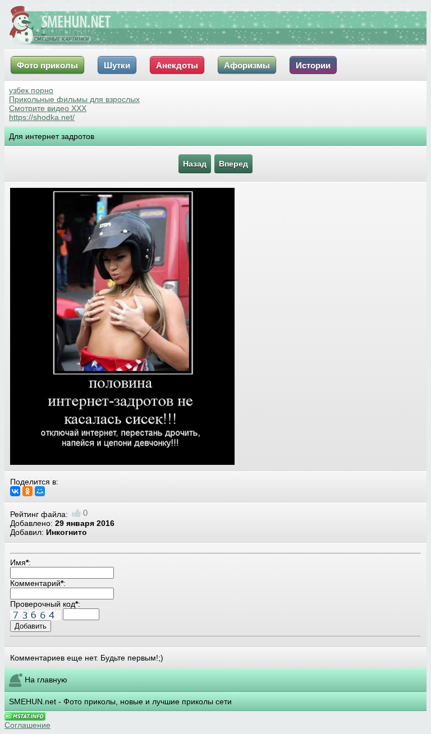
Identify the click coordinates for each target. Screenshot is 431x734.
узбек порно (31, 90)
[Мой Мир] (40, 491)
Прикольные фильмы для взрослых (74, 99)
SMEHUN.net (32, 701)
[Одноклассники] (27, 491)
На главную (46, 679)
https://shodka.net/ (42, 117)
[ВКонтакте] (15, 491)
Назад (195, 163)
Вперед (233, 163)
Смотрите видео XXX (47, 108)
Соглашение (27, 725)
